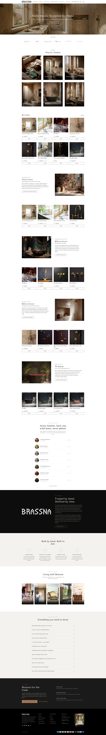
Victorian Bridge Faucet (27, 133)
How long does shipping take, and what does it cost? (44, 658)
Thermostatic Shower (75, 133)
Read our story (61, 526)
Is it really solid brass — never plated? (40, 642)
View (29, 138)
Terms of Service (41, 721)
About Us (51, 717)
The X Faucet (73, 283)
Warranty (40, 716)
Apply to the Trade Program (30, 701)
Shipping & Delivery (41, 717)
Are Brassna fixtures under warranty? (40, 667)
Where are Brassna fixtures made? (39, 654)
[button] (35, 1)
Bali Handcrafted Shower (44, 345)
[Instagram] (22, 725)
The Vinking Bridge (42, 158)
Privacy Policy (40, 719)
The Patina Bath (73, 158)
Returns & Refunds (41, 723)
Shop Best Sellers (53, 22)
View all (82, 115)
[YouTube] (28, 725)
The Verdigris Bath (58, 408)
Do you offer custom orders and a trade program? (43, 671)
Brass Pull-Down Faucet (43, 133)
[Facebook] (26, 725)
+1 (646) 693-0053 (65, 723)
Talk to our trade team (43, 701)
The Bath (24, 408)
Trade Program (52, 721)
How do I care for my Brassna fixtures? (41, 629)
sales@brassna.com (65, 720)
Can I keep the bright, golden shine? (40, 634)
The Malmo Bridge (42, 220)
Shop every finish (53, 485)
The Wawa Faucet (58, 283)
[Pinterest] (24, 725)
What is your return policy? (38, 662)
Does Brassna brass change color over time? (42, 625)
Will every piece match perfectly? (39, 638)
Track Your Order (53, 723)
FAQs (51, 716)
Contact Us (52, 719)
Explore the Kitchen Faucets (29, 191)
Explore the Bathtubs (61, 379)
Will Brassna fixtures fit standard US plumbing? (42, 650)
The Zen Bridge (73, 220)
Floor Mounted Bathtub (59, 158)
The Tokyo (56, 133)
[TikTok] (30, 725)
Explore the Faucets (60, 254)
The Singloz (40, 283)
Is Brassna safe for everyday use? (39, 646)
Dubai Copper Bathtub (75, 408)
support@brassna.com (66, 717)
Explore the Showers (28, 317)
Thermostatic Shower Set (28, 158)
